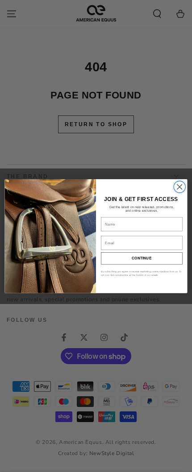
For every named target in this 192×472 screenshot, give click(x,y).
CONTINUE (142, 258)
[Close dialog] (179, 187)
